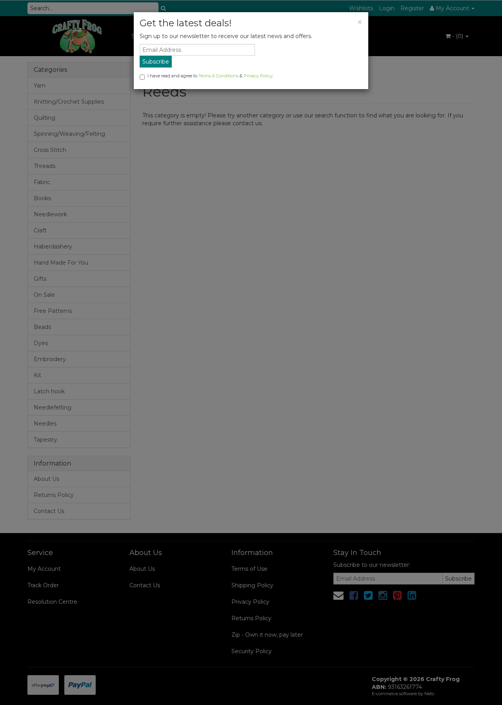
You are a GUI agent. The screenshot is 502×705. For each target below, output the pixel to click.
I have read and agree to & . (210, 76)
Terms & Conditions (218, 76)
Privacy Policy (258, 76)
